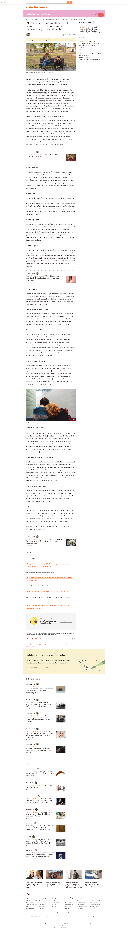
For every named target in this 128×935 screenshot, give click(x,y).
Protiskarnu (30, 809)
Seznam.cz (123, 2)
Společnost (47, 644)
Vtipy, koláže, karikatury (35, 785)
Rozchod (53, 644)
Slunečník (62, 914)
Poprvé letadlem (80, 900)
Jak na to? (47, 667)
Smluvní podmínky (50, 923)
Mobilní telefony (44, 916)
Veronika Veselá (31, 796)
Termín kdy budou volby (31, 904)
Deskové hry (73, 916)
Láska (64, 644)
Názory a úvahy (31, 772)
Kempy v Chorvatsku (81, 898)
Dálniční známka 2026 (95, 900)
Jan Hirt (41, 902)
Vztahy (38, 644)
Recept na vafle (67, 906)
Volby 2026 (28, 898)
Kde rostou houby (65, 912)
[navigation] (2, 2)
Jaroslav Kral (35, 34)
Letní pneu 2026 (93, 898)
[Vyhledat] (69, 2)
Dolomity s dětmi (81, 908)
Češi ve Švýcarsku (81, 904)
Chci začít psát (97, 7)
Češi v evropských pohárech (83, 912)
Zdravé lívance (67, 902)
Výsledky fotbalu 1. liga (56, 900)
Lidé (42, 644)
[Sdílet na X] (75, 639)
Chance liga (54, 898)
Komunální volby (30, 908)
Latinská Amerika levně (82, 906)
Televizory (79, 916)
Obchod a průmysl (32, 826)
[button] (51, 57)
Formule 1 (54, 906)
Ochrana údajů (71, 923)
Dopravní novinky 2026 (95, 902)
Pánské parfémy (93, 916)
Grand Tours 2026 (43, 908)
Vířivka (90, 914)
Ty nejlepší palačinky (68, 898)
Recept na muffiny (68, 900)
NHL (53, 908)
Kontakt (64, 923)
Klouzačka (68, 914)
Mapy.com (49, 912)
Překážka (59, 644)
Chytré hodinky (85, 916)
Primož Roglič (42, 906)
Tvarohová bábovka (68, 904)
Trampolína (57, 914)
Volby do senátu (29, 906)
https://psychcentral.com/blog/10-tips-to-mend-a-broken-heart (48, 592)
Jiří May (28, 836)
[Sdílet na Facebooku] (72, 639)
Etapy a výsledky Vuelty (44, 900)
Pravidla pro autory (81, 923)
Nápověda (58, 923)
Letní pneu (67, 916)
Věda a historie (84, 41)
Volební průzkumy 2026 (31, 900)
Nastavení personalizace (63, 926)
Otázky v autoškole (94, 906)
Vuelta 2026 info (42, 898)
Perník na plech (67, 908)
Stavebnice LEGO (52, 916)
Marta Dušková (31, 769)
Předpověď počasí (56, 912)
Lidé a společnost (85, 27)
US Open (54, 904)
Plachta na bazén (50, 914)
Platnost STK (92, 908)
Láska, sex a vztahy (33, 155)
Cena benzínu (73, 912)
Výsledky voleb (29, 902)
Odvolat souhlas (91, 923)
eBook (65, 34)
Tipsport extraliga (55, 902)
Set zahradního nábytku (76, 914)
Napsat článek (66, 621)
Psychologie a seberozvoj (35, 276)
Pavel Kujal (29, 782)
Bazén (43, 914)
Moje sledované (82, 7)
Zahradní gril (85, 914)
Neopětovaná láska (30, 646)
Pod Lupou (29, 823)
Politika (29, 853)
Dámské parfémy (61, 916)
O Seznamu (42, 923)
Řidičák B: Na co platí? (95, 904)
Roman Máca (30, 850)
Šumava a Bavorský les (82, 902)
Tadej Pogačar (42, 904)
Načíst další (45, 863)
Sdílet (71, 34)
